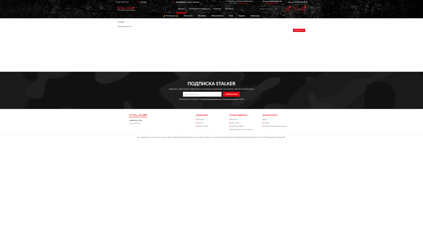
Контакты (229, 9)
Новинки (217, 9)
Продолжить (299, 30)
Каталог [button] (181, 9)
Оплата (200, 123)
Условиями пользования (230, 99)
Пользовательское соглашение (242, 129)
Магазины (202, 16)
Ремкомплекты (218, 16)
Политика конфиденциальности (275, 126)
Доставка (200, 119)
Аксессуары (255, 16)
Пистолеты (188, 16)
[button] (272, 3)
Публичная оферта (237, 126)
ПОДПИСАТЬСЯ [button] (231, 94)
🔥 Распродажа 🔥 (170, 16)
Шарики (241, 16)
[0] (302, 9)
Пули (231, 16)
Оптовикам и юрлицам (199, 9)
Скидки (266, 123)
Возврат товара (202, 126)
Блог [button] (265, 119)
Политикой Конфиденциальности (211, 99)
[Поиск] (256, 9)
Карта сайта (235, 123)
